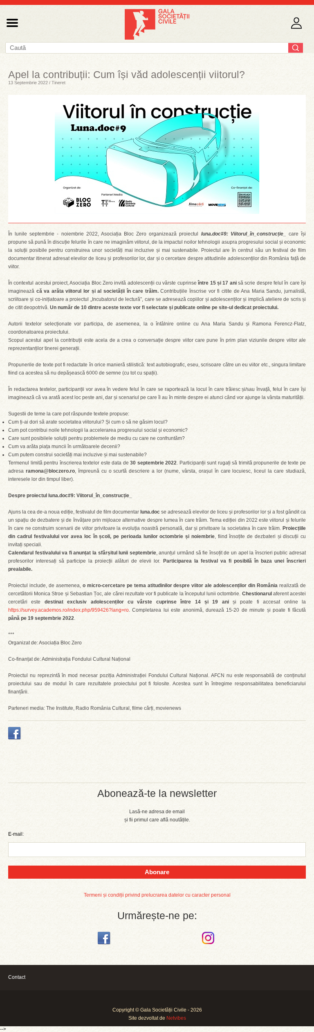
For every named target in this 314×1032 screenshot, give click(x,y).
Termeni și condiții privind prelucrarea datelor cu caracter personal (157, 895)
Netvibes (176, 1018)
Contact (16, 977)
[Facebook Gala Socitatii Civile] (105, 944)
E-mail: (16, 834)
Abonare (157, 871)
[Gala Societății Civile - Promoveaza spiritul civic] (157, 38)
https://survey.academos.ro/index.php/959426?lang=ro (68, 610)
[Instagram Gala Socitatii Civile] (209, 944)
